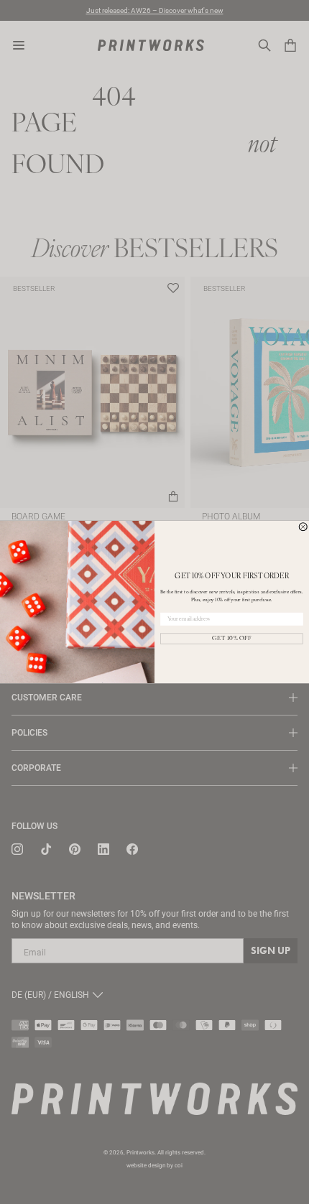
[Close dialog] (303, 527)
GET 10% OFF (232, 639)
